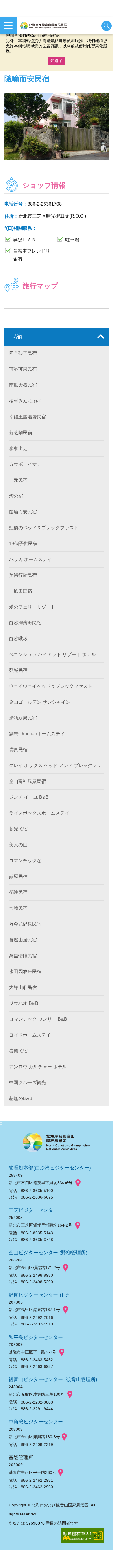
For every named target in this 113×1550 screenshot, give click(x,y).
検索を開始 (106, 26)
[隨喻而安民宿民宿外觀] (56, 126)
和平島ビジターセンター (36, 1337)
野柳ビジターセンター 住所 (39, 1295)
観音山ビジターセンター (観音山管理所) (53, 1379)
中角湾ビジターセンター (36, 1422)
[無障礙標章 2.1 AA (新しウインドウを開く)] (82, 1536)
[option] (56, 126)
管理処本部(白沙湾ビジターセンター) (50, 1168)
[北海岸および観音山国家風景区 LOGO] (43, 25)
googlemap (78, 1183)
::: (6, 335)
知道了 (56, 60)
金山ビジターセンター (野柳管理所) (48, 1252)
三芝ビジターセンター (33, 1210)
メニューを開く (8, 25)
